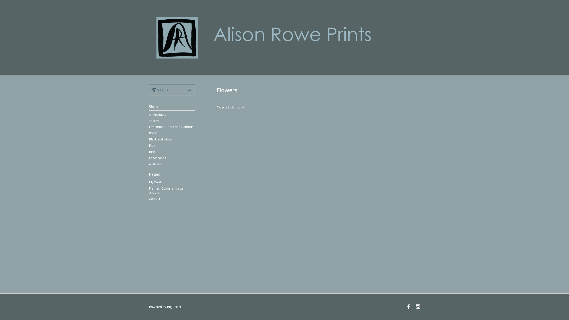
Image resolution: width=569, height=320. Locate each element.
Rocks (153, 133)
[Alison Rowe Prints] (284, 37)
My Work (155, 182)
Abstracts (155, 164)
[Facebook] (408, 306)
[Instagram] (418, 306)
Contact (154, 198)
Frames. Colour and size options (166, 190)
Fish (152, 145)
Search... (155, 120)
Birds (152, 152)
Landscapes (157, 158)
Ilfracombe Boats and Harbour (171, 127)
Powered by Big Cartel (165, 307)
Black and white (160, 139)
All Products (157, 114)
